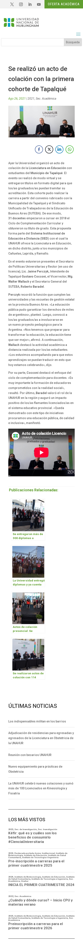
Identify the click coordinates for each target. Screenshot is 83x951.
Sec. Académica (46, 98)
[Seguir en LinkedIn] (29, 4)
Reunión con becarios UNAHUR (30, 755)
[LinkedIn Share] (59, 149)
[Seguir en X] (12, 4)
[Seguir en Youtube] (38, 4)
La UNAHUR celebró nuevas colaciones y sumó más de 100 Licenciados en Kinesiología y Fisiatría (40, 788)
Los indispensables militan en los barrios (37, 721)
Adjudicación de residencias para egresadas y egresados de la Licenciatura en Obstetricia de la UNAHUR (41, 738)
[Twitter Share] (49, 149)
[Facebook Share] (39, 149)
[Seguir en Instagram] (20, 4)
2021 (31, 98)
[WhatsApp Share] (70, 149)
